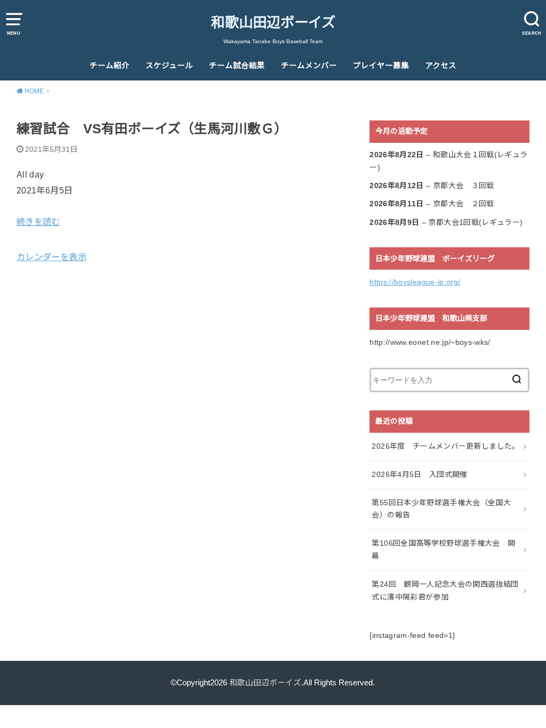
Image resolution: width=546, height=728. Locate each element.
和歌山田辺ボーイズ (273, 22)
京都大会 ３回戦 (463, 185)
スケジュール (169, 65)
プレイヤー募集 (381, 65)
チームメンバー (309, 65)
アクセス (440, 65)
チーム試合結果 (237, 65)
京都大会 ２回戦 (463, 203)
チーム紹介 (110, 65)
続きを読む (38, 222)
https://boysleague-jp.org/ (415, 282)
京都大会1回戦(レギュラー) (475, 222)
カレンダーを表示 (51, 257)
